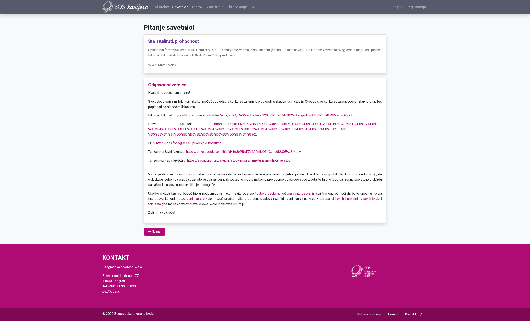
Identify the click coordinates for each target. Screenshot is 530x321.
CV (252, 7)
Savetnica (180, 7)
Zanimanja (215, 7)
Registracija (416, 7)
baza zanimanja (190, 199)
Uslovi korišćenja (369, 314)
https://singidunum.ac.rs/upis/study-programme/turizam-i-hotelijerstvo (238, 160)
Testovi (198, 7)
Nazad (156, 232)
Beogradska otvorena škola (134, 314)
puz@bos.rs (111, 291)
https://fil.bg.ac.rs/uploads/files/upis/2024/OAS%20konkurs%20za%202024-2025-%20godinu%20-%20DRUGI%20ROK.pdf (263, 115)
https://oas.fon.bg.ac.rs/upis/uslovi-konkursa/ (189, 143)
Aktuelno (162, 7)
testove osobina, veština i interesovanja (284, 193)
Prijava (397, 7)
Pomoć (393, 314)
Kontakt (410, 314)
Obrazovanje (237, 7)
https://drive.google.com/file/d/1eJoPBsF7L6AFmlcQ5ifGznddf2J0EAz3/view (243, 152)
